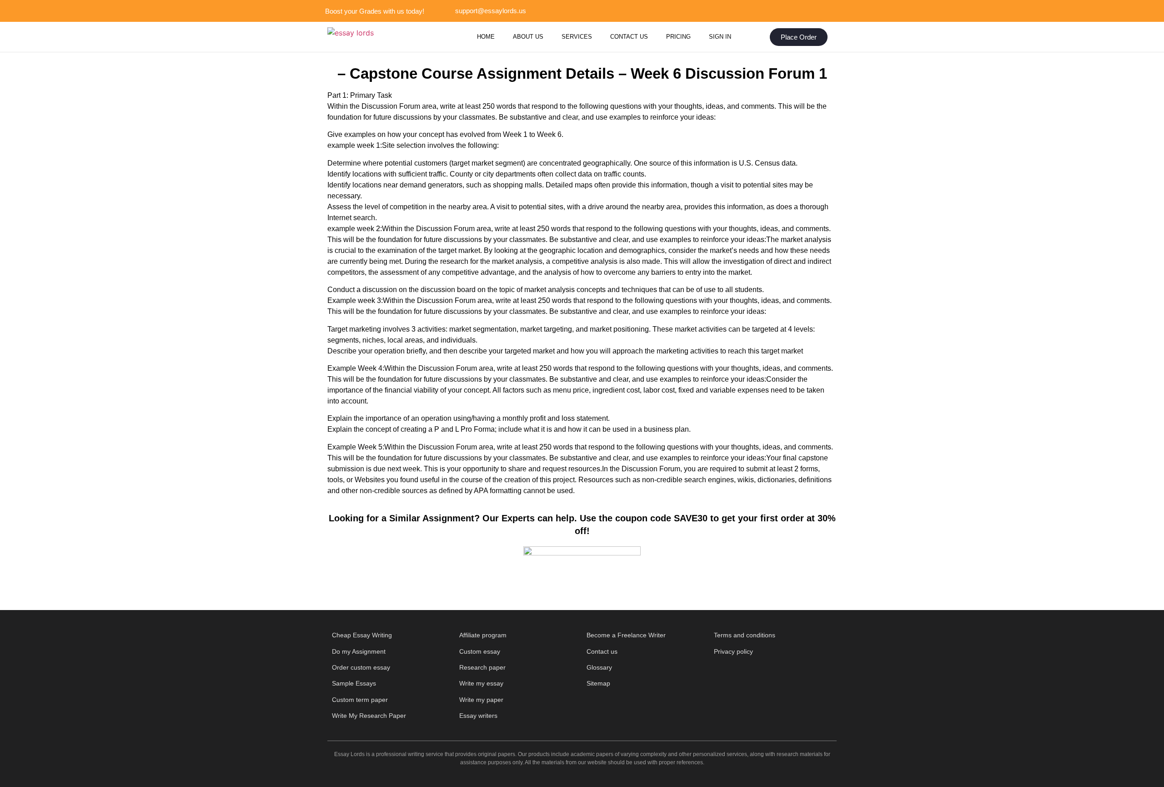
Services (577, 36)
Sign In (720, 36)
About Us (528, 36)
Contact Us (629, 36)
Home (486, 36)
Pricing (678, 36)
